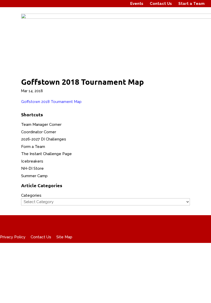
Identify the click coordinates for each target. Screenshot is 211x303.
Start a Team (191, 3)
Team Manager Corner (41, 124)
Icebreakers (32, 161)
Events (136, 3)
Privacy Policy (12, 237)
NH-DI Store (32, 168)
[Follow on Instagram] (110, 3)
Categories (31, 195)
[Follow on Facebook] (100, 3)
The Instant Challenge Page (46, 154)
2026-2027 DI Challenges (43, 139)
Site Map (64, 237)
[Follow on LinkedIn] (120, 3)
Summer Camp (34, 176)
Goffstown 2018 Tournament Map (51, 101)
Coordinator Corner (38, 132)
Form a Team (33, 146)
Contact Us (161, 3)
